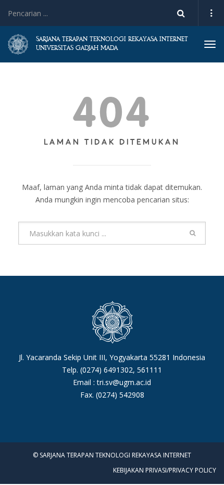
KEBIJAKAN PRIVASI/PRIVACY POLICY (164, 470)
